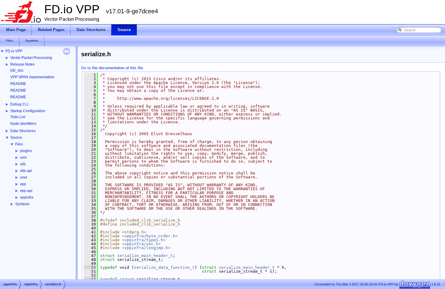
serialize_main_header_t (145, 255)
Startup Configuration (27, 111)
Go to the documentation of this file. (112, 68)
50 (90, 267)
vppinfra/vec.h (141, 244)
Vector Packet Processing (31, 58)
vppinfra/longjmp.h (146, 247)
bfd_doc (17, 70)
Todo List (17, 117)
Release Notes (22, 64)
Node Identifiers (23, 124)
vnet (23, 177)
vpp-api (26, 191)
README (18, 84)
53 (90, 279)
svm (23, 157)
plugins (26, 151)
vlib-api (26, 171)
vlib (23, 164)
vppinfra (26, 197)
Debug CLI (19, 104)
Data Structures (23, 131)
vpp (23, 184)
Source (16, 137)
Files (19, 144)
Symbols (22, 204)
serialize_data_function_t (164, 267)
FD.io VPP (13, 51)
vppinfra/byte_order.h (149, 236)
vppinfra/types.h (143, 240)
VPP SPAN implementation (32, 77)
